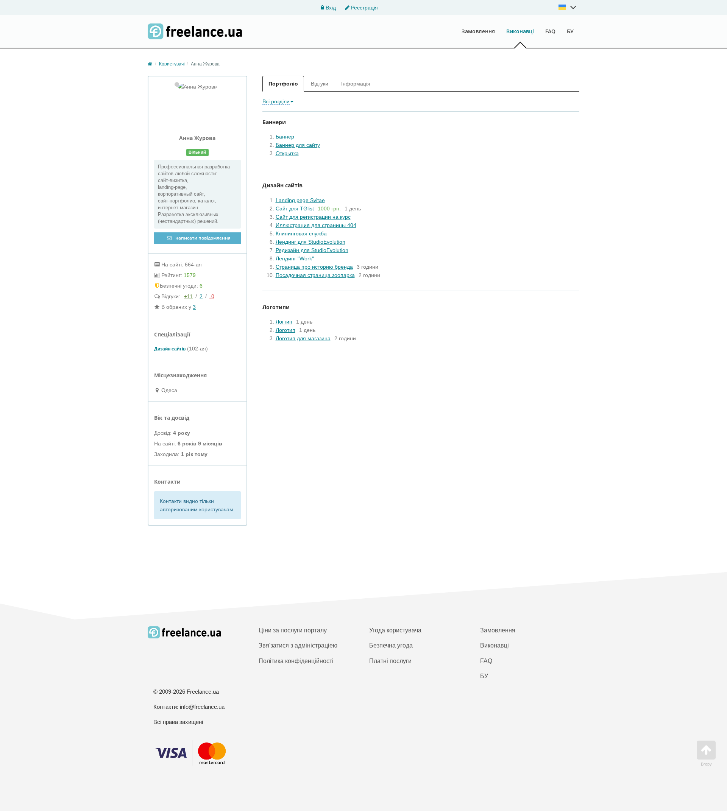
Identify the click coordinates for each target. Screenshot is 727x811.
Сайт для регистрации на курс (313, 217)
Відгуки (319, 84)
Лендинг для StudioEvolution (310, 242)
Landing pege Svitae (300, 200)
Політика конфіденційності (296, 661)
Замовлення (478, 31)
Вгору (706, 764)
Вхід (330, 8)
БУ (570, 31)
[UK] (568, 7)
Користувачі (172, 64)
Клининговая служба (301, 233)
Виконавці (520, 31)
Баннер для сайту (298, 145)
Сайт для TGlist (295, 208)
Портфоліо (283, 84)
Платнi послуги (390, 661)
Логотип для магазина (303, 338)
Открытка (287, 153)
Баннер (285, 137)
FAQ (550, 31)
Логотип (285, 330)
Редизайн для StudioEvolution (312, 250)
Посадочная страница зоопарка (315, 275)
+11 (188, 296)
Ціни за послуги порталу (293, 630)
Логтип (284, 322)
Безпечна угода (391, 645)
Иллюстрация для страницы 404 (316, 225)
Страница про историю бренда (314, 267)
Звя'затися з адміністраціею (298, 645)
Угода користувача (395, 630)
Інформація (355, 84)
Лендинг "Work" (295, 258)
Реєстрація (363, 8)
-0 (211, 296)
